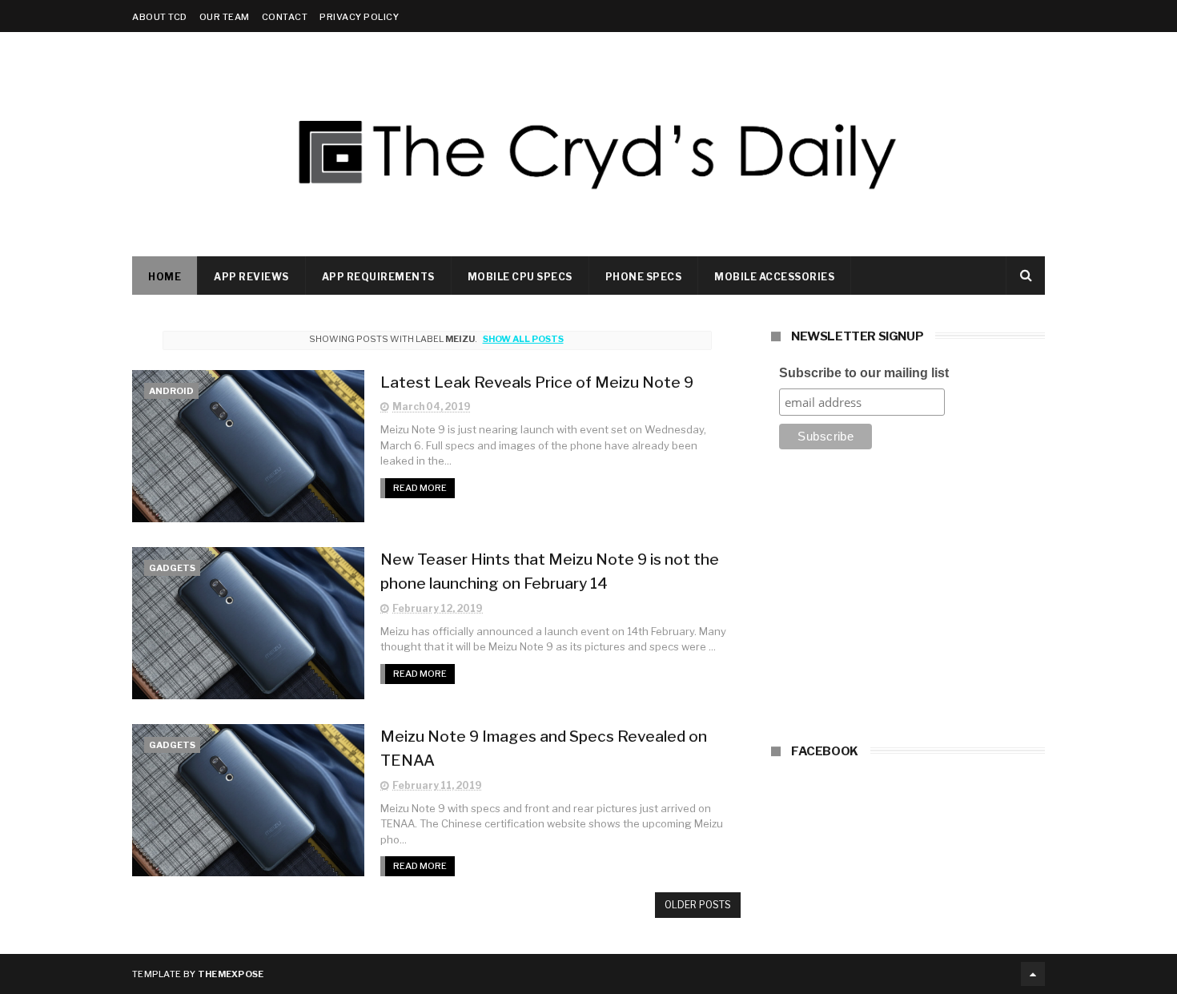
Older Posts (698, 905)
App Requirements (378, 277)
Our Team (224, 16)
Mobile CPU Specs (520, 277)
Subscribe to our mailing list (864, 373)
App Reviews (251, 277)
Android (171, 390)
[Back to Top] (1033, 974)
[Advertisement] (908, 601)
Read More (420, 487)
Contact (285, 16)
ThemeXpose (231, 974)
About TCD (159, 16)
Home (164, 277)
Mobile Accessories (774, 277)
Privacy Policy (359, 16)
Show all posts (523, 338)
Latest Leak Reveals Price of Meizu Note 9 (536, 382)
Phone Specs (643, 277)
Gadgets (172, 567)
